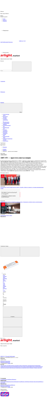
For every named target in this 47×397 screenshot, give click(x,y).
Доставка (6, 385)
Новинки (5, 147)
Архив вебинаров (14, 381)
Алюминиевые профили (6, 124)
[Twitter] (28, 226)
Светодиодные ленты (4, 365)
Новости (5, 19)
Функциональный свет (9, 366)
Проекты (5, 21)
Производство (6, 379)
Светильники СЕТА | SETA (6, 215)
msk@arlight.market (11, 356)
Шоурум (13, 385)
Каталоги (2, 381)
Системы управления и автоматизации (26, 365)
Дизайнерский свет (18, 366)
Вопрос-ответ (24, 381)
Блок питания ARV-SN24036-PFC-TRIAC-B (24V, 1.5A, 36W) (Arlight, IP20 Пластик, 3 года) (5, 283)
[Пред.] (10, 251)
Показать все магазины (5, 361)
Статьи (19, 381)
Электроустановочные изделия (17, 367)
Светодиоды (5, 140)
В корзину (12, 316)
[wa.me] (28, 355)
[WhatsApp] (9, 40)
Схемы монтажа (36, 381)
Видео (5, 381)
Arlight (9, 363)
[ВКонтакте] (9, 226)
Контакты (11, 42)
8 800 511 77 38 (3, 356)
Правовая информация (5, 362)
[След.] (29, 251)
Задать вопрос (3, 154)
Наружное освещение (5, 133)
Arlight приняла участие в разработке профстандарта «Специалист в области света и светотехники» (21, 201)
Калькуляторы (30, 381)
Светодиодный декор (7, 367)
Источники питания (5, 117)
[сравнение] (12, 322)
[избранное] (12, 332)
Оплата (10, 385)
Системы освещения (5, 130)
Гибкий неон (4, 135)
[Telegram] (9, 245)
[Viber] (9, 235)
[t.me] (9, 355)
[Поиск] (21, 66)
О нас (4, 18)
